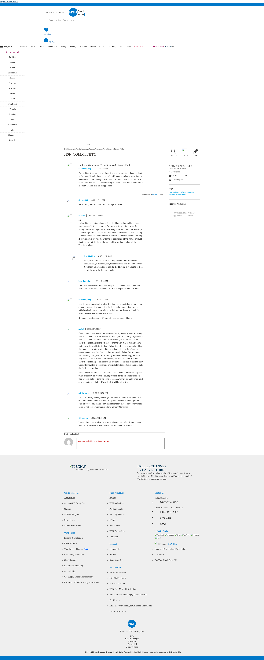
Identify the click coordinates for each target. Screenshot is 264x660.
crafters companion (187, 192)
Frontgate (132, 641)
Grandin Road (132, 646)
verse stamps (180, 195)
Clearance (138, 46)
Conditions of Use (72, 560)
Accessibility (69, 571)
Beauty (63, 46)
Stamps (172, 195)
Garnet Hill (132, 644)
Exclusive (12, 124)
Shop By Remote (116, 514)
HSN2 (112, 520)
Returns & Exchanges (73, 538)
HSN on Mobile (116, 503)
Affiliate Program (71, 514)
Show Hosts (69, 520)
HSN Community (70, 149)
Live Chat (165, 517)
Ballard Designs (132, 638)
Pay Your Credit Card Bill (166, 560)
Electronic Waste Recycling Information (81, 582)
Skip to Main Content (9, 1)
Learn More (160, 554)
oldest (161, 194)
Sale (129, 46)
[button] (132, 42)
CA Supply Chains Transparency (78, 577)
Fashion (23, 46)
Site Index (113, 536)
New (121, 46)
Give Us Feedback (117, 578)
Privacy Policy (70, 543)
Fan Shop (112, 46)
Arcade (112, 554)
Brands (12, 109)
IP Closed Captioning (73, 565)
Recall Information (117, 572)
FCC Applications (117, 583)
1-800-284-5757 (169, 502)
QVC (132, 635)
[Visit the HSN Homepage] (73, 16)
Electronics (52, 46)
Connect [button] (61, 12)
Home (41, 46)
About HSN (69, 498)
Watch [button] (49, 12)
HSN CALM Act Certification (122, 589)
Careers (67, 509)
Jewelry (73, 46)
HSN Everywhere (117, 531)
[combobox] (95, 20)
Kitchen (83, 46)
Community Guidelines (74, 554)
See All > (13, 140)
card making (174, 192)
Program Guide (116, 509)
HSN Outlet (114, 525)
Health (93, 46)
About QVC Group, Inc (74, 503)
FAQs (163, 523)
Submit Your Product (73, 525)
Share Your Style (116, 560)
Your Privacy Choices (74, 549)
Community (114, 549)
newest (154, 194)
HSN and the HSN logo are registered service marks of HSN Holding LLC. (132, 652)
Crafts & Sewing (82, 149)
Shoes (32, 46)
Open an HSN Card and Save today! (170, 549)
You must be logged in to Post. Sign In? (93, 441)
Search (81, 11)
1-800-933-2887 (169, 511)
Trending (12, 114)
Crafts (101, 46)
